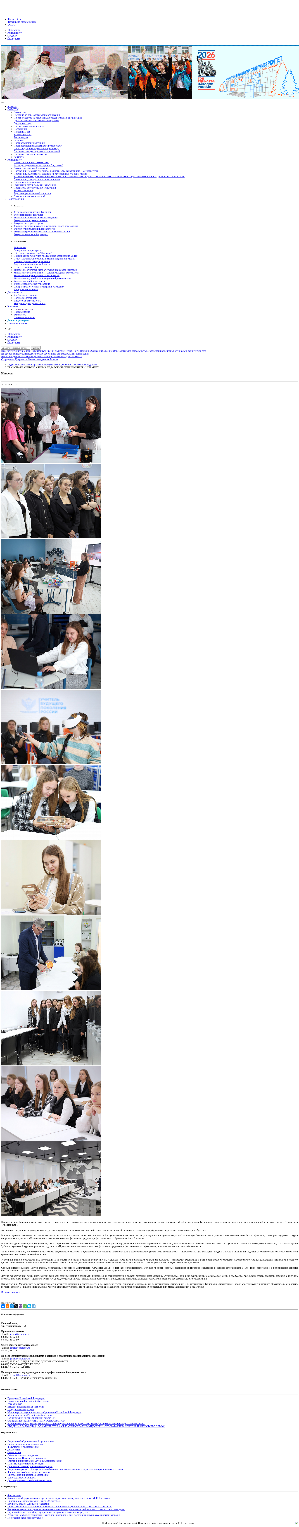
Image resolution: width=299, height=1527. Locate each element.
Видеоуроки (37, 356)
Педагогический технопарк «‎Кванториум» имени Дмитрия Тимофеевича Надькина (46, 351)
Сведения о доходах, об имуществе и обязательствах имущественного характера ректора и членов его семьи (65, 1469)
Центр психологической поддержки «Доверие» (39, 286)
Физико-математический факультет (32, 212)
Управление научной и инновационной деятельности (42, 278)
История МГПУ (22, 131)
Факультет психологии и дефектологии (34, 228)
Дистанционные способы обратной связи (29, 1480)
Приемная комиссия (24, 317)
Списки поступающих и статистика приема (37, 179)
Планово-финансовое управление (32, 261)
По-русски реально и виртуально (25, 1517)
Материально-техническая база (189, 351)
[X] (16, 1306)
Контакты (19, 157)
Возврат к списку (10, 1292)
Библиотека (20, 247)
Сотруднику (13, 38)
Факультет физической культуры (31, 234)
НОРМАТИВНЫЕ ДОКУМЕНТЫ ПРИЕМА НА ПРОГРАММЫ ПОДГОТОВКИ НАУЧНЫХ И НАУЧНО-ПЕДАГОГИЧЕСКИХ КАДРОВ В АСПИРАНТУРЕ (99, 176)
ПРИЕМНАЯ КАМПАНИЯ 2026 (31, 162)
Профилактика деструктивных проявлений (37, 151)
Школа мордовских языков (15, 356)
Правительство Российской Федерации (28, 1401)
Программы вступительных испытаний (35, 187)
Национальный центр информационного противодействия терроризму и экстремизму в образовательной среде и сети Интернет (76, 1423)
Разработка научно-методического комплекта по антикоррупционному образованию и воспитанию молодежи (66, 1509)
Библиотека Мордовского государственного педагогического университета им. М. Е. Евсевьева (58, 1498)
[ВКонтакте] (3, 1306)
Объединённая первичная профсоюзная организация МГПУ (46, 255)
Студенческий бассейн (26, 267)
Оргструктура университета (29, 126)
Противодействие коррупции (29, 143)
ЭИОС (11, 24)
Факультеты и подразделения (22, 1446)
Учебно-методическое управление (32, 284)
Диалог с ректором (18, 320)
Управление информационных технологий (36, 275)
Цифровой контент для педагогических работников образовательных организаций (45, 353)
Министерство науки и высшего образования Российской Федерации (44, 1412)
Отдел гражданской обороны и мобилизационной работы (44, 258)
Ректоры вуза (21, 137)
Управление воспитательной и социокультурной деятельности (47, 272)
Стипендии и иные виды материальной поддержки (34, 1460)
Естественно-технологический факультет (35, 217)
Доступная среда (22, 123)
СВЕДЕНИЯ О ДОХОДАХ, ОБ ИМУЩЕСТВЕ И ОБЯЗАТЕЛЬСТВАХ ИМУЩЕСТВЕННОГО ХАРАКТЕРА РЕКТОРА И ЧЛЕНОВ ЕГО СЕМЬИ (86, 1426)
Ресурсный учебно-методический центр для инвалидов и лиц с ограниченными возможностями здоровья (63, 1515)
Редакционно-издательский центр (32, 264)
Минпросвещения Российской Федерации (29, 1415)
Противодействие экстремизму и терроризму (38, 145)
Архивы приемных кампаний (29, 196)
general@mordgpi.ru (19, 1347)
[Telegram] (34, 1306)
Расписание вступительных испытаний (35, 185)
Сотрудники (20, 129)
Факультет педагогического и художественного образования (46, 226)
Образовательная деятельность (129, 351)
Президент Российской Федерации (26, 1398)
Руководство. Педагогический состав (27, 1458)
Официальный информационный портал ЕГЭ (31, 1418)
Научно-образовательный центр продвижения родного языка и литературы (47, 1512)
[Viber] (20, 1306)
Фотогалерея (14, 1495)
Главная (12, 106)
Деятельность (14, 292)
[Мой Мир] (12, 1306)
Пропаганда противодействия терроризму (36, 148)
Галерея (54, 359)
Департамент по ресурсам (27, 250)
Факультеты (20, 314)
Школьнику (13, 30)
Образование (14, 1452)
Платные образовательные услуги (25, 1463)
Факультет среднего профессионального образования (42, 231)
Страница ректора (17, 323)
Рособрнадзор (14, 1404)
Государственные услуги (20, 1409)
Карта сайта (14, 19)
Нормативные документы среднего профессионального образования (50, 173)
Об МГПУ (12, 109)
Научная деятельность (25, 298)
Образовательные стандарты (22, 1455)
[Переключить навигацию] (2, 102)
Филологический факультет (28, 214)
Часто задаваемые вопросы (21, 1477)
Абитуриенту (14, 32)
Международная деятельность (29, 303)
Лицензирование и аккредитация (25, 1444)
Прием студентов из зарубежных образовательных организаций (48, 117)
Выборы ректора (22, 134)
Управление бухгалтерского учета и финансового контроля (45, 270)
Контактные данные (39, 359)
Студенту (12, 35)
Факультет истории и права (28, 223)
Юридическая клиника (26, 289)
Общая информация (102, 351)
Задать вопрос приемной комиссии (32, 193)
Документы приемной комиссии (31, 168)
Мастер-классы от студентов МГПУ (63, 356)
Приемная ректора (23, 309)
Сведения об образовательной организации (37, 115)
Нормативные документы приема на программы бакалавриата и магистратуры (56, 171)
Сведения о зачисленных (27, 182)
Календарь (167, 351)
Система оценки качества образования (27, 1474)
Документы (20, 112)
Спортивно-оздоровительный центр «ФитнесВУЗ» (34, 1501)
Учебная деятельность (25, 295)
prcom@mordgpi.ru (19, 1334)
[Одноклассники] (7, 1306)
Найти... (35, 348)
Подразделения (15, 199)
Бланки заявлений (23, 190)
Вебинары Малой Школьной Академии (28, 1503)
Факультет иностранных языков (30, 220)
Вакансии (19, 140)
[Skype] (29, 1306)
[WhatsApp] (25, 1306)
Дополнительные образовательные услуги (36, 120)
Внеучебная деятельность (27, 300)
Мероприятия (153, 351)
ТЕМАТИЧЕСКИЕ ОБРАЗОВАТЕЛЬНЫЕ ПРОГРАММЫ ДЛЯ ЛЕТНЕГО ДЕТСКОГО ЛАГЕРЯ (59, 1506)
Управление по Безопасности (29, 281)
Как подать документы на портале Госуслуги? (38, 165)
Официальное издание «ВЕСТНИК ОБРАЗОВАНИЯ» (36, 1420)
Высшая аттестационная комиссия (25, 1406)
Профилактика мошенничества (30, 154)
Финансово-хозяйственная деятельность (28, 1472)
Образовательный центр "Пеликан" (33, 253)
